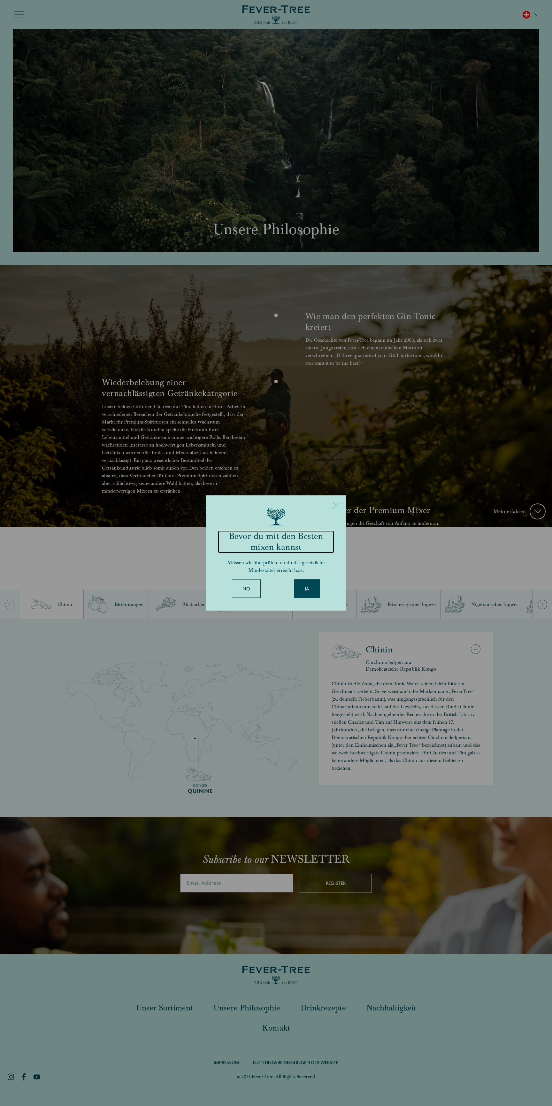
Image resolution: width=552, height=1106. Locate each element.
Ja (307, 589)
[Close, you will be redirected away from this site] (336, 505)
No (246, 589)
